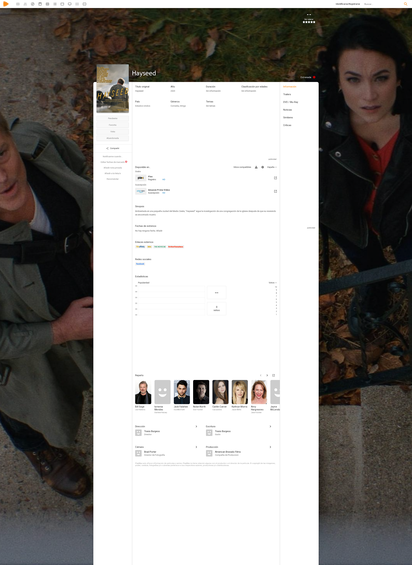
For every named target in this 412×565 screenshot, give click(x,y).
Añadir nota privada (113, 168)
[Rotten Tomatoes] (176, 248)
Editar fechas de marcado (114, 162)
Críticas (287, 125)
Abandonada (113, 138)
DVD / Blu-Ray (290, 102)
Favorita (112, 125)
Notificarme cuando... (113, 156)
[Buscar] (405, 4)
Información (289, 86)
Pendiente (112, 118)
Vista (112, 131)
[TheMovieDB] (160, 248)
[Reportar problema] (256, 167)
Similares (288, 117)
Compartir (114, 148)
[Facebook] (140, 266)
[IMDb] (150, 248)
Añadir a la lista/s (113, 173)
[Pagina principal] (6, 6)
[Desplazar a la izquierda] (261, 375)
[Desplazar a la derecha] (267, 375)
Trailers (287, 94)
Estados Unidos (142, 106)
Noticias (287, 109)
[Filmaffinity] (141, 248)
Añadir (159, 231)
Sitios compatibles (242, 167)
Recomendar (113, 179)
